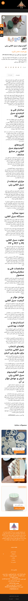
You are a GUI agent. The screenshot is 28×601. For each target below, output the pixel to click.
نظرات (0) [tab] (10, 75)
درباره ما (13, 560)
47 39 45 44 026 (6, 579)
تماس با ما (13, 562)
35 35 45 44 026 (16, 579)
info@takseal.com (14, 589)
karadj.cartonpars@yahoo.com (12, 587)
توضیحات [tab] (18, 75)
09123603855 (12, 583)
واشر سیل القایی (17, 62)
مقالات (13, 558)
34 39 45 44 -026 (12, 581)
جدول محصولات (13, 556)
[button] (3, 17)
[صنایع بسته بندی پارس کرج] (21, 4)
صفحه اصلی (13, 552)
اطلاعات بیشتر (18, 452)
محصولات (22, 62)
